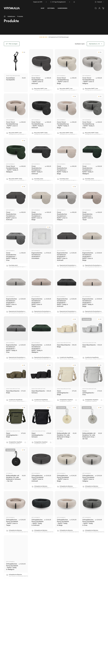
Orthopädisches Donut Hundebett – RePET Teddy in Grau (88, 522)
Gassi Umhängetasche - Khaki (12, 435)
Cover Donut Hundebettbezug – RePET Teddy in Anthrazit (38, 124)
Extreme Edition (11, 648)
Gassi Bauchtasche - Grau (89, 345)
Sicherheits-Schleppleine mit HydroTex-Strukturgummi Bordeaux (88, 654)
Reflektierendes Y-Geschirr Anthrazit (63, 609)
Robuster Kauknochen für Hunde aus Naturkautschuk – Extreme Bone (12, 654)
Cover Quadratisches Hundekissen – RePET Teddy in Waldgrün (87, 169)
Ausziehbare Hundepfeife (10, 79)
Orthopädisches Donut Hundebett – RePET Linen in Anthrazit (37, 478)
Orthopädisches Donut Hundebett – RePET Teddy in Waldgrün (12, 566)
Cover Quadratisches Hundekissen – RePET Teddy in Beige (62, 169)
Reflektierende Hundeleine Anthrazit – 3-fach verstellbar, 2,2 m (63, 566)
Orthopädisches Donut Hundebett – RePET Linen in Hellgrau (88, 478)
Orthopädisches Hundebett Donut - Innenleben (37, 565)
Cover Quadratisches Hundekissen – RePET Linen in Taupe (87, 215)
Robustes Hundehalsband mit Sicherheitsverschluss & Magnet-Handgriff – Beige (39, 654)
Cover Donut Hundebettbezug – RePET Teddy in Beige (63, 124)
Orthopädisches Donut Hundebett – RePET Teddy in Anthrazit (37, 522)
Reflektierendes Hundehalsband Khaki (37, 610)
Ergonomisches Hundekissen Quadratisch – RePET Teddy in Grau (11, 348)
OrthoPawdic (36, 75)
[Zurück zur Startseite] (4, 16)
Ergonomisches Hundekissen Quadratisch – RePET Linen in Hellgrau (11, 302)
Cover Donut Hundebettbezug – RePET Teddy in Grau (88, 124)
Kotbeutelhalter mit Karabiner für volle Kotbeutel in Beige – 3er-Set (64, 436)
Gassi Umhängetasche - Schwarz (38, 435)
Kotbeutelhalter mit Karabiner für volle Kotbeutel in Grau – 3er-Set (88, 436)
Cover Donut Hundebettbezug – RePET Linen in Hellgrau (88, 80)
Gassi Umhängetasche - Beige (63, 392)
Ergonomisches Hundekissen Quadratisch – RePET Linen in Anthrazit (62, 256)
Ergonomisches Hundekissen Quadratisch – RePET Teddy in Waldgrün (37, 348)
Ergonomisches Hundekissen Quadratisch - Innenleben (37, 255)
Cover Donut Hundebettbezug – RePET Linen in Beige (63, 80)
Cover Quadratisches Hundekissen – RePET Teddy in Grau (11, 256)
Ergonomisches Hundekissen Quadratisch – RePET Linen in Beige (87, 256)
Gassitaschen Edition (13, 75)
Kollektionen (11, 16)
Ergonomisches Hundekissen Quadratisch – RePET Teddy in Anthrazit (62, 302)
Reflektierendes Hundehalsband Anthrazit (11, 610)
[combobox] (99, 2)
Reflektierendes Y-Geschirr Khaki (88, 609)
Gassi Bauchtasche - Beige (64, 345)
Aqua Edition (86, 648)
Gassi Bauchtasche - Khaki (13, 392)
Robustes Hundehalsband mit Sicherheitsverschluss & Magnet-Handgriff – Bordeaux (64, 654)
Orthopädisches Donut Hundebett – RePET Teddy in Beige (63, 522)
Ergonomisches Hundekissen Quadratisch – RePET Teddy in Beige (87, 302)
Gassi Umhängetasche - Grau (88, 392)
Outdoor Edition (62, 561)
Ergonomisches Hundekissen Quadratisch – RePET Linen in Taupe (37, 302)
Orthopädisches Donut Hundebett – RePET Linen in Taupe (12, 522)
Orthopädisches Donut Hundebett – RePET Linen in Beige (63, 478)
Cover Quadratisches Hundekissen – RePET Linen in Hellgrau (62, 215)
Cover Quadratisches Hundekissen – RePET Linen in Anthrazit (11, 215)
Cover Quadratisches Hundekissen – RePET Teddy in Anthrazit (37, 169)
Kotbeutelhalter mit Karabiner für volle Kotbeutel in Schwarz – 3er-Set (13, 478)
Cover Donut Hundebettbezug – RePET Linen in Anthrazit (37, 80)
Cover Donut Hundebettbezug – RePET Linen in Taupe (12, 124)
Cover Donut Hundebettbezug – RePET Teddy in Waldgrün (12, 169)
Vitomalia (60, 431)
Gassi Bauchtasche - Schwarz (39, 392)
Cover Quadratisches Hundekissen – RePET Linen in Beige (37, 215)
